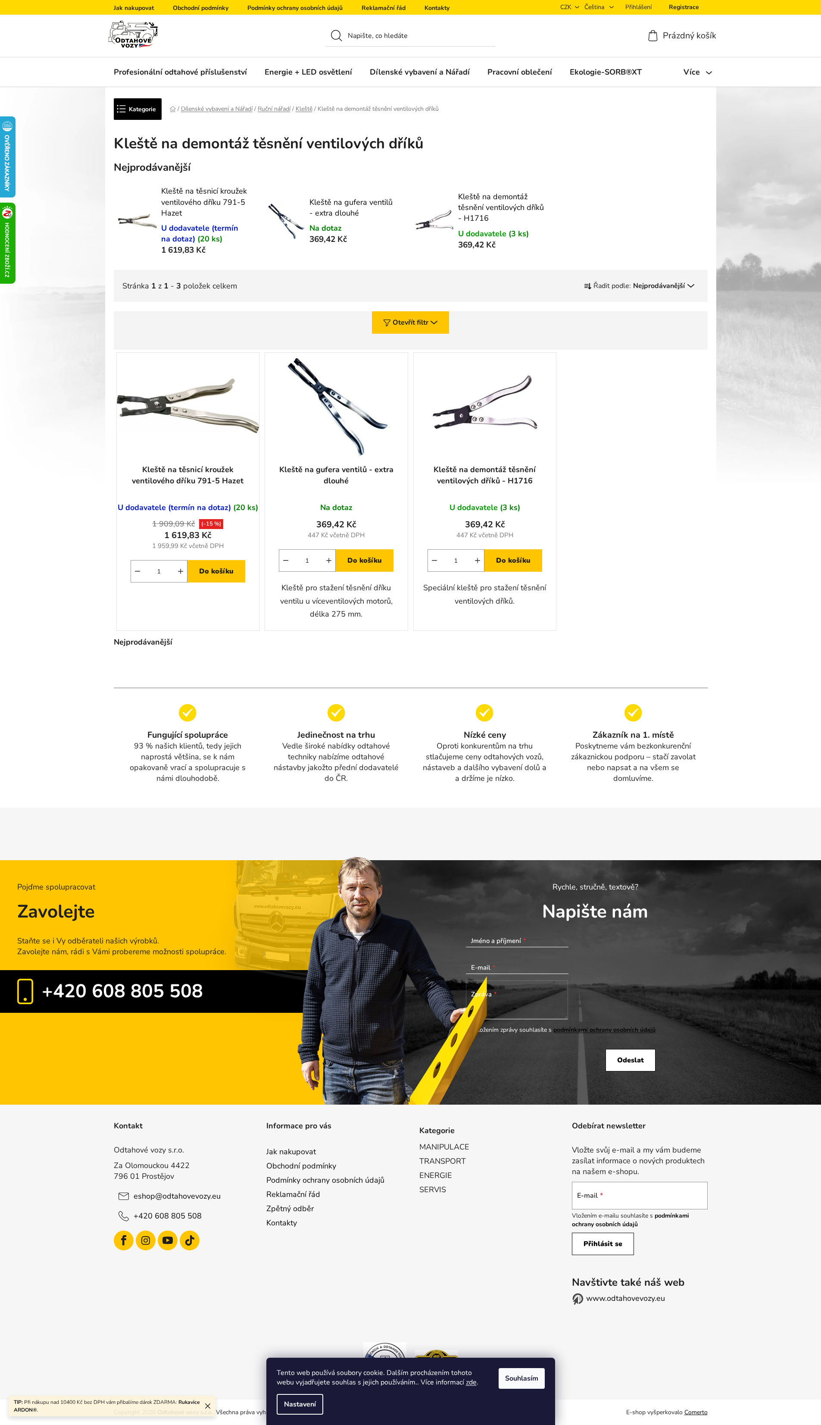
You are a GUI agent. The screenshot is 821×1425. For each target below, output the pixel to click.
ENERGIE (435, 1175)
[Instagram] (146, 1240)
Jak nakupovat (134, 8)
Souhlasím (521, 1378)
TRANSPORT (442, 1161)
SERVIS (432, 1189)
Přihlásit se (603, 1244)
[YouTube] (168, 1240)
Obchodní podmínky (200, 8)
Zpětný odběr (290, 1208)
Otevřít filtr (410, 322)
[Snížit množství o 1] (137, 571)
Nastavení (300, 1404)
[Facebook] (124, 1240)
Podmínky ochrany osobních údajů (295, 8)
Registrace (684, 7)
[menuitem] (180, 72)
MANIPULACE (444, 1147)
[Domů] (173, 109)
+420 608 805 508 (122, 991)
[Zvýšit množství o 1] (180, 571)
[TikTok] (190, 1240)
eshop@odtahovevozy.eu (177, 1196)
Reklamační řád (384, 8)
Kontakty (437, 8)
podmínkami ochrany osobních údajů (604, 1030)
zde (471, 1382)
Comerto (696, 1412)
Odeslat (630, 1060)
